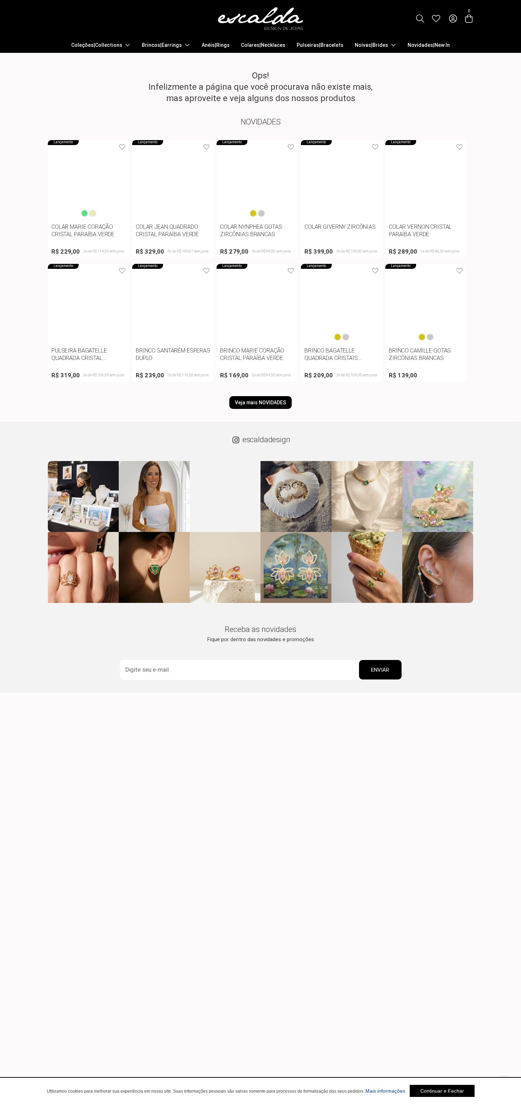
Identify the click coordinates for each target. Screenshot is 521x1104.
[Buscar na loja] (420, 18)
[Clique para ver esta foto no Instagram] (83, 496)
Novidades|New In (429, 45)
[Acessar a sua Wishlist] (435, 18)
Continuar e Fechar (442, 1091)
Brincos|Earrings (162, 45)
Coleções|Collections (96, 45)
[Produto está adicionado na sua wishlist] (122, 147)
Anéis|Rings (216, 45)
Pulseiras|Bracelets (320, 45)
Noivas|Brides (371, 45)
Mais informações (385, 1091)
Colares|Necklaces (263, 45)
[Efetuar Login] (453, 18)
